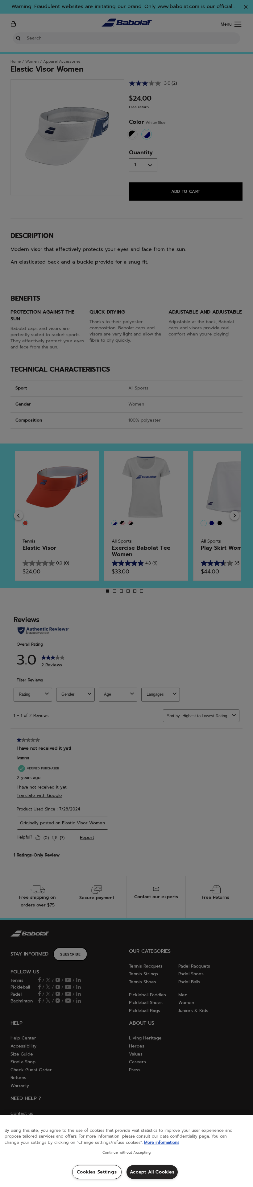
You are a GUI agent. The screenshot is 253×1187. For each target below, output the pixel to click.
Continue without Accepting (126, 1152)
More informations (161, 1142)
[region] (126, 1151)
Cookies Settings (97, 1171)
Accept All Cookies (152, 1171)
